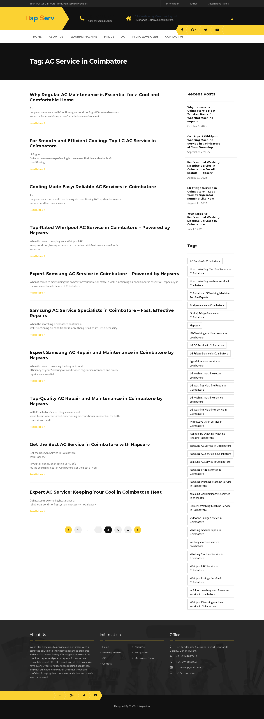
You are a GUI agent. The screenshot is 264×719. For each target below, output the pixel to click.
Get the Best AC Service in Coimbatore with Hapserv (90, 444)
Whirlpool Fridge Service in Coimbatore (206, 580)
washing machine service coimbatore (204, 544)
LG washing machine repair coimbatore (205, 375)
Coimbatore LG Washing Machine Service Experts (210, 295)
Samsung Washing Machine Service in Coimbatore (210, 483)
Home (37, 36)
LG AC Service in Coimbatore (207, 345)
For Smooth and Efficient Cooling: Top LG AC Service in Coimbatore (93, 143)
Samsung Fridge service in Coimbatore (205, 471)
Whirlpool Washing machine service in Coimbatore (206, 604)
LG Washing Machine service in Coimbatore (208, 411)
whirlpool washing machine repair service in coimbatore (210, 592)
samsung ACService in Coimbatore (210, 461)
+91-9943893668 (187, 661)
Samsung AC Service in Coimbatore (210, 453)
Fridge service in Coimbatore (207, 305)
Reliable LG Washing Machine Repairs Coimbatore (207, 435)
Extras (194, 3)
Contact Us (174, 36)
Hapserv (195, 325)
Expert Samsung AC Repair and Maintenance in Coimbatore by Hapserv (102, 355)
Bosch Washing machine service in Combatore (210, 283)
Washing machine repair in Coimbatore (205, 532)
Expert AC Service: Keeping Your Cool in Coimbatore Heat (96, 492)
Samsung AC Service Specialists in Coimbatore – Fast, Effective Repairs (102, 313)
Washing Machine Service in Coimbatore (206, 556)
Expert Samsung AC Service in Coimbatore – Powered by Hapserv (104, 273)
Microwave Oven (145, 36)
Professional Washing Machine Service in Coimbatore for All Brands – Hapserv (203, 168)
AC (123, 36)
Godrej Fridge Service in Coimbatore (204, 315)
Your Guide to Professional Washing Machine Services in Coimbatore (203, 219)
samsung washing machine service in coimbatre (210, 496)
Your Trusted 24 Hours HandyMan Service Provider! (59, 3)
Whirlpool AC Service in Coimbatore (204, 568)
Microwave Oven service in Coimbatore (206, 423)
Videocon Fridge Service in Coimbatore (206, 520)
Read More (36, 122)
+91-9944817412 (101, 17)
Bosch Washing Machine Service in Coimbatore (210, 271)
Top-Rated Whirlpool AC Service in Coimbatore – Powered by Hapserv (100, 230)
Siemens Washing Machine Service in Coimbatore (210, 508)
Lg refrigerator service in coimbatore (205, 363)
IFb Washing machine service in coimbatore (208, 335)
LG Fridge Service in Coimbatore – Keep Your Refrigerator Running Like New (202, 193)
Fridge (109, 36)
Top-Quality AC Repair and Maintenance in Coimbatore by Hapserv (96, 401)
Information (172, 3)
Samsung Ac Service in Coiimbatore (210, 445)
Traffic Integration (139, 706)
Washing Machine (84, 36)
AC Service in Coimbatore (205, 261)
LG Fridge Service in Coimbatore (209, 353)
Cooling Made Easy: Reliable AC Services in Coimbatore (93, 186)
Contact (107, 663)
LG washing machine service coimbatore (206, 399)
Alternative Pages (219, 3)
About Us (56, 36)
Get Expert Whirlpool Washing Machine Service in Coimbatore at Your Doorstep (204, 142)
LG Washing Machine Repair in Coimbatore (208, 387)
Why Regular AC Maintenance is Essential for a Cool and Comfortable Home (94, 97)
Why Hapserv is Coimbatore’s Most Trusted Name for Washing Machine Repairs (201, 114)
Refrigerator (142, 652)
